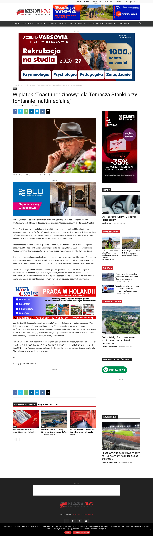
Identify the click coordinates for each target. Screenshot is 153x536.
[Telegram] (37, 111)
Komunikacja (110, 231)
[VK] (42, 111)
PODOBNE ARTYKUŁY (24, 404)
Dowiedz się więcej (81, 532)
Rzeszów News (21, 106)
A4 (103, 248)
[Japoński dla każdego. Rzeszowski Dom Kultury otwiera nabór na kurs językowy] (83, 419)
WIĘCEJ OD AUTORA (48, 404)
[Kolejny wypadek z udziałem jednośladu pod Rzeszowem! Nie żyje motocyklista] (108, 277)
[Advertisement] (54, 374)
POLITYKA (40, 24)
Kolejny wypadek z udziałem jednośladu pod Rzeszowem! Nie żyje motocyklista (126, 276)
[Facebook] (126, 1)
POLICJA (15, 24)
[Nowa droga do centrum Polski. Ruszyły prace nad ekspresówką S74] (131, 243)
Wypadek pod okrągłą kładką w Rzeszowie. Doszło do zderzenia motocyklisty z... (127, 288)
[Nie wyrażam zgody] (150, 529)
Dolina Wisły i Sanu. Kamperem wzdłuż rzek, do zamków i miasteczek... (118, 340)
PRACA (106, 190)
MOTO (61, 24)
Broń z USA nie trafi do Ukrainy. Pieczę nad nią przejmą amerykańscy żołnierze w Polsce (54, 432)
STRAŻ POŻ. (27, 24)
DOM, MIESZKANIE (76, 24)
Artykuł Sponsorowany (109, 346)
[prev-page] (14, 439)
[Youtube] (138, 1)
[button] (140, 24)
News (104, 213)
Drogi (124, 248)
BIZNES (51, 24)
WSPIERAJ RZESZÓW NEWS (117, 359)
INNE (26, 85)
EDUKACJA (109, 24)
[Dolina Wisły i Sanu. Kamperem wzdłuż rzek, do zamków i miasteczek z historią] (121, 320)
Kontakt (118, 2)
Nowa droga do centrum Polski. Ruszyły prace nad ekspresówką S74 (131, 253)
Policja (107, 268)
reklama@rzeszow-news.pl (82, 514)
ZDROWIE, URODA (94, 24)
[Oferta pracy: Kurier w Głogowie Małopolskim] (121, 204)
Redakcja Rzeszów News (109, 462)
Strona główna (17, 85)
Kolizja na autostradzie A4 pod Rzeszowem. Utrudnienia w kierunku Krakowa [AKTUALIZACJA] (110, 255)
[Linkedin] (31, 111)
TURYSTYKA (123, 24)
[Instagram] (130, 1)
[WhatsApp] (26, 111)
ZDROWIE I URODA (112, 301)
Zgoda (68, 532)
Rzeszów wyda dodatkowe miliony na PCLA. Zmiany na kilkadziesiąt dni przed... (121, 455)
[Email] (48, 111)
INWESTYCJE (109, 417)
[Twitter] (134, 1)
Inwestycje (105, 449)
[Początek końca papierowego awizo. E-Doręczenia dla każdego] (26, 419)
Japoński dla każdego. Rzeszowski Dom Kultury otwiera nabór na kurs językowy (82, 432)
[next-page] (17, 439)
